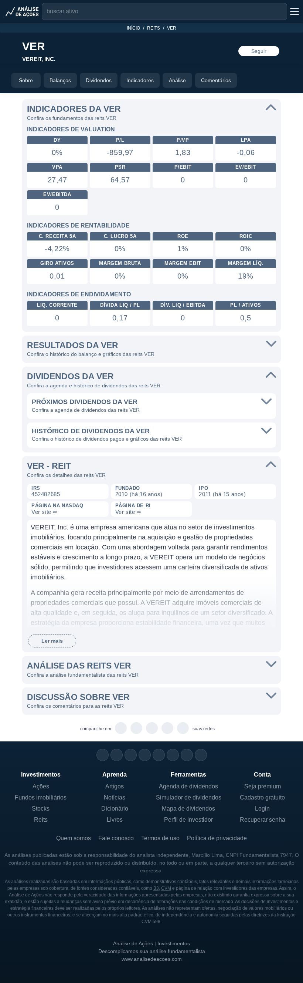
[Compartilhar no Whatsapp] (121, 728)
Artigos (114, 786)
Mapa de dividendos (188, 808)
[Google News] (173, 755)
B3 (156, 888)
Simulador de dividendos (188, 797)
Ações (41, 786)
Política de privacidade (217, 838)
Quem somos (73, 838)
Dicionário (114, 808)
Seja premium (262, 786)
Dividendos (99, 80)
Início (133, 28)
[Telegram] (145, 755)
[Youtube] (159, 755)
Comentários (216, 80)
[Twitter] (131, 755)
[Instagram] (102, 755)
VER (171, 28)
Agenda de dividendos (188, 786)
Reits (153, 28)
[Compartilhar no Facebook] (152, 728)
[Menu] (293, 11)
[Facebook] (116, 755)
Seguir (258, 51)
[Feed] (187, 755)
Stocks (41, 808)
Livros (115, 820)
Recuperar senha (262, 820)
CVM (166, 888)
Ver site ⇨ (44, 512)
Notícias (114, 797)
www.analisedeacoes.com (152, 959)
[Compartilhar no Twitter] (167, 728)
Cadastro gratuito (262, 797)
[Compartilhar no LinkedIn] (183, 728)
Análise (177, 80)
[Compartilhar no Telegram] (136, 728)
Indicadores (140, 80)
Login (262, 808)
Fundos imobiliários (41, 797)
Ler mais (52, 641)
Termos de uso (160, 838)
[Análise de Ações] (22, 11)
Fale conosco (116, 838)
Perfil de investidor (188, 820)
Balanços (60, 80)
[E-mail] (201, 755)
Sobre (26, 80)
